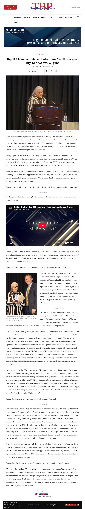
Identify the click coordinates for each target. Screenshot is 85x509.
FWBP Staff (38, 66)
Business (42, 54)
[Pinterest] (51, 71)
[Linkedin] (72, 505)
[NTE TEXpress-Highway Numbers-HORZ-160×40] (42, 495)
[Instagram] (69, 505)
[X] (46, 71)
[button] (78, 17)
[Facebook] (42, 71)
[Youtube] (78, 505)
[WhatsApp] (56, 71)
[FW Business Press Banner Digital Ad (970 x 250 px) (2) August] (42, 37)
